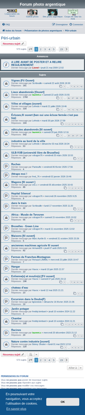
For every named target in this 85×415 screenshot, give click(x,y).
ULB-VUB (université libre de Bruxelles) (35, 152)
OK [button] (63, 401)
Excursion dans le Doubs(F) (28, 299)
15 (73, 109)
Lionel (35, 67)
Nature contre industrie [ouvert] (30, 341)
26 (73, 135)
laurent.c (36, 95)
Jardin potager (20, 308)
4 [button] (49, 49)
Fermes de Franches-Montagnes (30, 257)
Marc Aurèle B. (39, 238)
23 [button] (61, 49)
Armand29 (37, 248)
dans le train (18, 203)
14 (69, 109)
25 (69, 135)
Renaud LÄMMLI (40, 259)
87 (73, 98)
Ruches (15, 164)
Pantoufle (36, 167)
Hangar (15, 266)
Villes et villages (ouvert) (26, 103)
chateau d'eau (19, 287)
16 (77, 109)
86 (69, 98)
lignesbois (37, 302)
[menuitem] (6, 24)
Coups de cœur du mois (72, 17)
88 (77, 98)
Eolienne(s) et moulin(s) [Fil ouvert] (33, 276)
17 (81, 109)
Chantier (16, 318)
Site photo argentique (53, 16)
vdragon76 (37, 155)
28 (81, 135)
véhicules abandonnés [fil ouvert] (31, 129)
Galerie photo (32, 16)
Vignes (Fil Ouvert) (22, 80)
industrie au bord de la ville (28, 141)
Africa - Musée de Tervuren (27, 214)
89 (81, 98)
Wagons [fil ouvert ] (23, 182)
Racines (16, 330)
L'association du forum (12, 15)
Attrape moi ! (19, 173)
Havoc (35, 269)
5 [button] (53, 49)
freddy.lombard (39, 311)
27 (77, 135)
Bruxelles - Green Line (25, 226)
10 (81, 86)
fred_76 (36, 176)
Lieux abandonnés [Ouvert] (27, 92)
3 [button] (45, 49)
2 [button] (40, 49)
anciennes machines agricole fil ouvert (35, 245)
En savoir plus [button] (16, 408)
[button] (30, 49)
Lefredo (36, 106)
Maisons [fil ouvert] (23, 235)
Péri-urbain (10, 38)
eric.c (35, 185)
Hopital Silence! (21, 193)
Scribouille (37, 83)
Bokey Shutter (39, 344)
